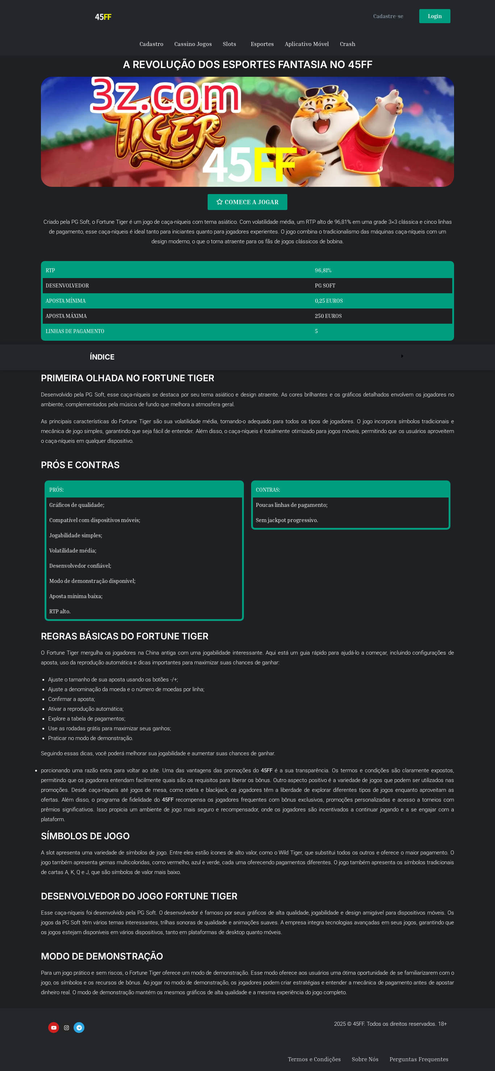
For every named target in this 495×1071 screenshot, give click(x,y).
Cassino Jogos (193, 43)
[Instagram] (66, 1027)
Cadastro (151, 43)
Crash (347, 43)
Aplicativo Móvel (307, 43)
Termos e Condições (314, 1059)
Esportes (262, 43)
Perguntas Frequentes (419, 1059)
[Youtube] (53, 1027)
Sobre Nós (365, 1059)
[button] (247, 357)
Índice (102, 357)
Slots (229, 43)
